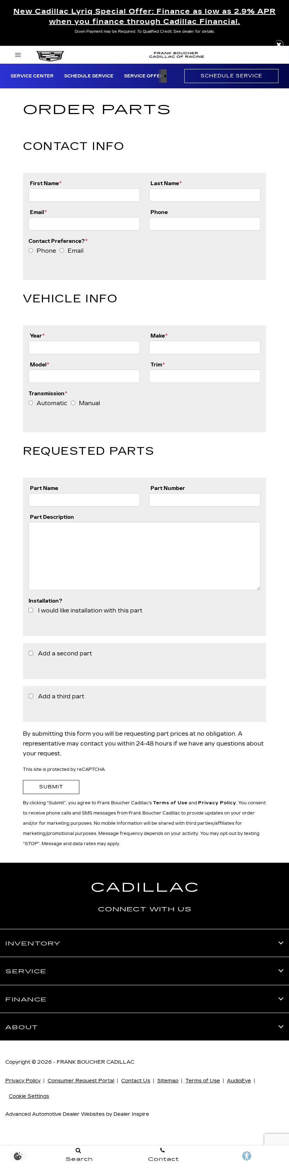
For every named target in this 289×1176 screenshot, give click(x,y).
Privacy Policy (217, 802)
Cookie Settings (29, 1096)
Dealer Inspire (131, 1114)
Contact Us (135, 1081)
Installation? (45, 600)
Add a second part (65, 653)
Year (37, 335)
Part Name (44, 488)
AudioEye (239, 1081)
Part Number (167, 488)
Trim (157, 364)
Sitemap (167, 1081)
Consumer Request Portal (81, 1081)
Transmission (48, 393)
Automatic (52, 403)
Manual (89, 403)
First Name (45, 183)
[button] (279, 44)
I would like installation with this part (90, 610)
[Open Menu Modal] (18, 55)
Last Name (166, 183)
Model (39, 364)
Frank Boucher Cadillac (95, 1062)
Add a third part (61, 696)
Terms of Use (170, 802)
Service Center (32, 76)
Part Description (52, 517)
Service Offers (145, 76)
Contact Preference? (58, 241)
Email (38, 212)
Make (158, 335)
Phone (159, 212)
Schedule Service (88, 76)
